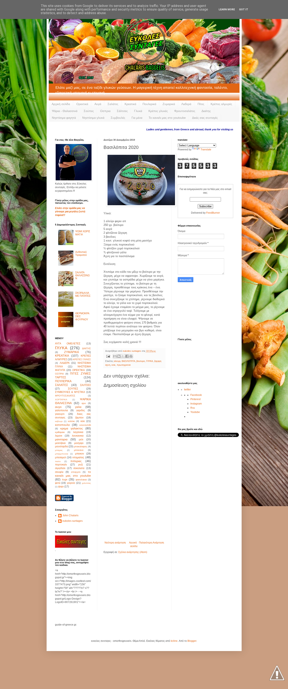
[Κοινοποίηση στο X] (123, 356)
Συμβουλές (118, 117)
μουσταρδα (61, 446)
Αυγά (97, 104)
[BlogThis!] (119, 356)
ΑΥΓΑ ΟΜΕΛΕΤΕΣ (68, 343)
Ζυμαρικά (169, 104)
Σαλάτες (113, 104)
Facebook (196, 395)
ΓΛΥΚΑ (149, 361)
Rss (192, 407)
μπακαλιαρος (80, 446)
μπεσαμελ (60, 457)
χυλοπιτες (86, 483)
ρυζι (80, 464)
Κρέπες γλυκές (158, 111)
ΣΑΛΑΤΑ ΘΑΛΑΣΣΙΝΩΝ (82, 275)
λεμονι (58, 435)
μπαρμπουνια (61, 454)
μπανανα (78, 450)
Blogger (191, 640)
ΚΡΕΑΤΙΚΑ (62, 355)
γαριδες (80, 410)
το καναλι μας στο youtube (73, 473)
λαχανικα (78, 432)
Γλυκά (138, 111)
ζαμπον (79, 417)
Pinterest (195, 399)
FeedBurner (213, 212)
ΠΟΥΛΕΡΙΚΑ (63, 381)
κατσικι (71, 421)
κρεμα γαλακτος (71, 428)
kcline (174, 640)
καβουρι (59, 421)
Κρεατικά (130, 104)
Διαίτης (206, 111)
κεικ (114, 365)
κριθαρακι (60, 432)
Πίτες (201, 104)
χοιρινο (71, 482)
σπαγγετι (75, 472)
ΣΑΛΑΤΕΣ (61, 385)
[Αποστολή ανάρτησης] (108, 356)
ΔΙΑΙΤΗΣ (86, 348)
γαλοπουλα (61, 410)
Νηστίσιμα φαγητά (64, 117)
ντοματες (78, 457)
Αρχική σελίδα (61, 104)
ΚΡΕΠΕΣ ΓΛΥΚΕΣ (82, 359)
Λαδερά (186, 104)
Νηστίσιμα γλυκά (93, 117)
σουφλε (59, 472)
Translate (206, 149)
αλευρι (117, 361)
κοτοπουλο (62, 424)
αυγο (58, 407)
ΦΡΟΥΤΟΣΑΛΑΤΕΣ (65, 395)
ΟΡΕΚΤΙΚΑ (78, 370)
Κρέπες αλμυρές (221, 104)
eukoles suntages (72, 520)
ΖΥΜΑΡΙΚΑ (71, 352)
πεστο (58, 461)
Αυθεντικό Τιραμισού (81, 253)
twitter (187, 389)
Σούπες (89, 111)
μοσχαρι (78, 443)
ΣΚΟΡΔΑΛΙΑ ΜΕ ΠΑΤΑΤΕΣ (82, 294)
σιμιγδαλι (60, 468)
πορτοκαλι (61, 464)
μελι (81, 439)
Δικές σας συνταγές (205, 117)
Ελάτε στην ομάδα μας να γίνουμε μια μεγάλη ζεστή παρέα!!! (70, 212)
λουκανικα (77, 435)
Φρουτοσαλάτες (184, 111)
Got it (243, 9)
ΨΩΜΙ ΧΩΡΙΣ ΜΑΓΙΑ (82, 233)
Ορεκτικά (82, 104)
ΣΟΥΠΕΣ (73, 388)
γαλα (78, 407)
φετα (57, 482)
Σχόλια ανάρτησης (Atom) (132, 552)
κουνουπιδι (85, 425)
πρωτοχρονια (124, 365)
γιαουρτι (60, 414)
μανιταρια (61, 439)
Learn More (227, 9)
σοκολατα (78, 468)
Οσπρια (105, 111)
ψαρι (61, 486)
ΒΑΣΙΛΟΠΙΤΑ (128, 361)
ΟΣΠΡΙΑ (59, 373)
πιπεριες (76, 461)
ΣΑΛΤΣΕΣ (85, 385)
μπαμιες (59, 450)
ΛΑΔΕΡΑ (65, 362)
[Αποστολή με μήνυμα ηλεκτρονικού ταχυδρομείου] (115, 356)
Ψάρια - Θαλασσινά (64, 111)
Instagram (196, 403)
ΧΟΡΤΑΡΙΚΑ (61, 399)
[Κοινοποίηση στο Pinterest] (131, 356)
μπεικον (79, 453)
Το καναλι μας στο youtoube (167, 117)
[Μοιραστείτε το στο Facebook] (127, 356)
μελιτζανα (60, 443)
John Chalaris (70, 515)
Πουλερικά (149, 104)
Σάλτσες (122, 111)
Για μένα (137, 117)
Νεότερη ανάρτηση (115, 542)
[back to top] (277, 673)
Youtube (195, 412)
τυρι (64, 479)
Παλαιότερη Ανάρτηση (151, 542)
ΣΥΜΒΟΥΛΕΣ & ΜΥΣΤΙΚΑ (70, 392)
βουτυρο (140, 361)
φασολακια (81, 479)
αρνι (84, 403)
